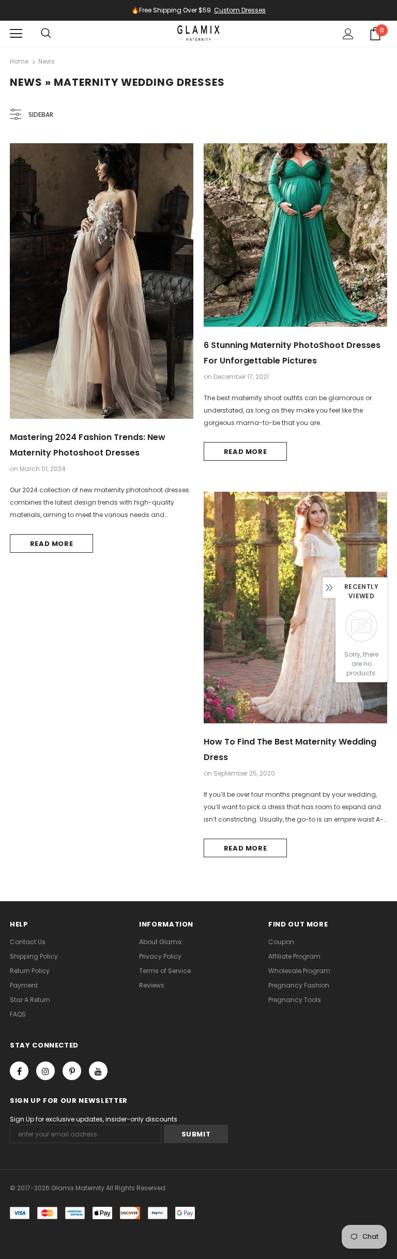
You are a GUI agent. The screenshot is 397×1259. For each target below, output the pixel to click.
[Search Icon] (46, 33)
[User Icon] (348, 33)
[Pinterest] (72, 1070)
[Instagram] (45, 1070)
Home (19, 61)
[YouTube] (98, 1070)
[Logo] (198, 33)
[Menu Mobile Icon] (16, 33)
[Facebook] (19, 1070)
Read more (51, 544)
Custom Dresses (240, 10)
